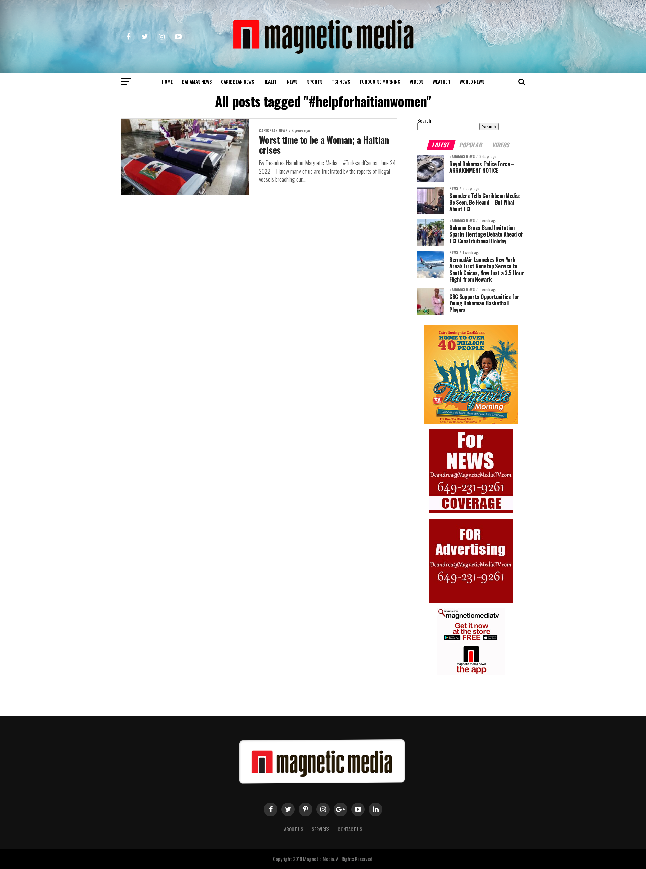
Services (321, 829)
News (292, 81)
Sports (314, 81)
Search (424, 120)
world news (472, 81)
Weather (441, 81)
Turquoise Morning (379, 81)
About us (293, 829)
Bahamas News (197, 81)
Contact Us (350, 829)
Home (167, 81)
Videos (416, 81)
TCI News (341, 81)
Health (270, 81)
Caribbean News (237, 81)
